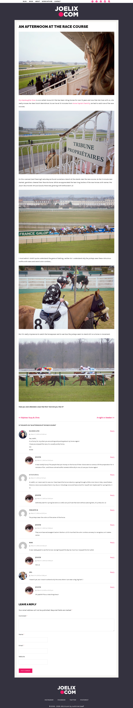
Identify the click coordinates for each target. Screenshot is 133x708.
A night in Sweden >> (105, 417)
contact (57, 1)
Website (22, 657)
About (37, 1)
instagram (49, 700)
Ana (30, 572)
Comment (23, 616)
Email (21, 645)
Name (21, 634)
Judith (38, 457)
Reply (112, 431)
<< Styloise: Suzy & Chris (29, 417)
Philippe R (33, 510)
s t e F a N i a (33, 475)
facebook (61, 700)
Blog (24, 1)
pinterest (84, 700)
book (31, 1)
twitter (73, 700)
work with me (47, 1)
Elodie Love (34, 431)
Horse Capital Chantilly (81, 103)
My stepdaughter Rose (27, 100)
